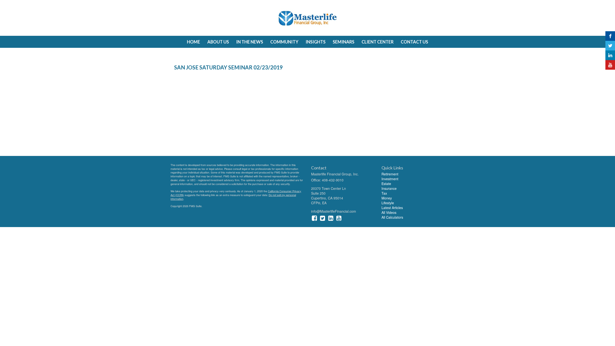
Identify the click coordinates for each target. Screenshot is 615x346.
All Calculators (392, 217)
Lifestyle (387, 202)
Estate (386, 183)
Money (386, 198)
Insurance (389, 188)
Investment (389, 178)
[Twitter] (610, 45)
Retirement (389, 174)
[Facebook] (610, 36)
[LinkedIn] (610, 55)
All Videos (388, 212)
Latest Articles (392, 207)
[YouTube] (610, 65)
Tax (384, 193)
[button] (218, 42)
